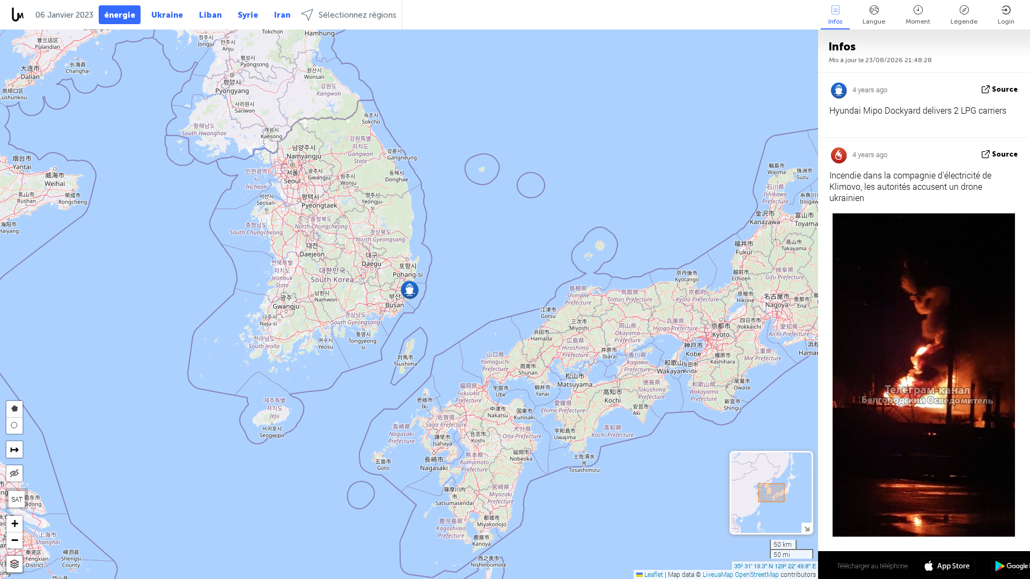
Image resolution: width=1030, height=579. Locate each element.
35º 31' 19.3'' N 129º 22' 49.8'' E (775, 565)
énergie (119, 15)
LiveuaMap (718, 574)
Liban (210, 15)
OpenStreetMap (757, 574)
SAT (17, 499)
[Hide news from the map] (14, 473)
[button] (409, 289)
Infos (835, 21)
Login (1006, 21)
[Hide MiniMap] (806, 528)
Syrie (248, 15)
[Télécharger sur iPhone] (948, 567)
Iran (282, 15)
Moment (918, 21)
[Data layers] (14, 564)
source (1005, 89)
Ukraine (167, 15)
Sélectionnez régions (357, 15)
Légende (964, 21)
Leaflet (653, 574)
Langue (874, 21)
